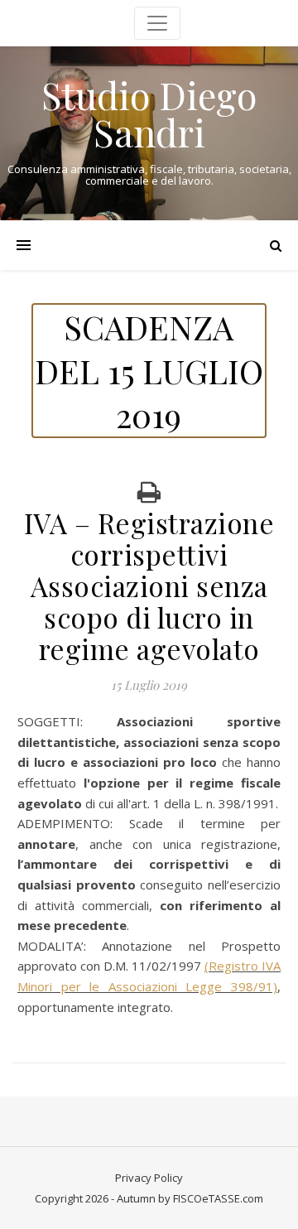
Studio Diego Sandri (149, 113)
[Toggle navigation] (157, 23)
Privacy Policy (149, 1177)
